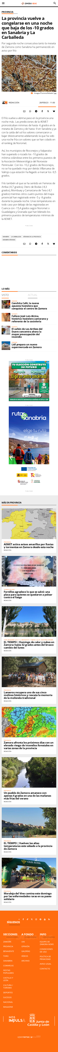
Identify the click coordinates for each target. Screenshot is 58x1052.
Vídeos (24, 956)
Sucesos (7, 997)
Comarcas (8, 965)
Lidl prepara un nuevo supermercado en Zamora (27, 346)
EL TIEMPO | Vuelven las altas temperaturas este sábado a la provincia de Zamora (28, 846)
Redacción (14, 102)
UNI (23, 941)
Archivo (25, 960)
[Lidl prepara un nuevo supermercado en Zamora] (6, 345)
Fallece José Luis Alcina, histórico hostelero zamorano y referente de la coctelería (30, 318)
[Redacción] (5, 102)
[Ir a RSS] (49, 919)
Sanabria (6, 237)
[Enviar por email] (24, 111)
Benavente (8, 951)
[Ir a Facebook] (23, 919)
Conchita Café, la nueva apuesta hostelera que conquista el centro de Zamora (29, 306)
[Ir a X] (32, 919)
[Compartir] (30, 111)
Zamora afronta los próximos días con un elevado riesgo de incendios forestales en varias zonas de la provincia (28, 745)
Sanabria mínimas (9, 240)
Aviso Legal (45, 964)
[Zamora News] (29, 3)
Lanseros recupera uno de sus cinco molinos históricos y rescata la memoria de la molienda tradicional (28, 695)
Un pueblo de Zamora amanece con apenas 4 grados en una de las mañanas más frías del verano (27, 795)
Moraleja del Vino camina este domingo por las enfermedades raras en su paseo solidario (28, 896)
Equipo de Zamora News (47, 943)
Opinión (25, 946)
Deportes (8, 992)
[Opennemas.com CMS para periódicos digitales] (29, 1037)
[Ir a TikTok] (27, 919)
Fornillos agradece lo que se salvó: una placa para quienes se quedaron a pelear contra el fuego (28, 594)
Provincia (7, 11)
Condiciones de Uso (46, 950)
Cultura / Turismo (8, 986)
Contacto (45, 968)
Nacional (8, 1002)
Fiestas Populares (8, 971)
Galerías (25, 951)
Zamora (7, 941)
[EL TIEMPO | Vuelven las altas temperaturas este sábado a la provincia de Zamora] (29, 822)
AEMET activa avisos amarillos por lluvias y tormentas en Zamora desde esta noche (29, 546)
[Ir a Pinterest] (40, 919)
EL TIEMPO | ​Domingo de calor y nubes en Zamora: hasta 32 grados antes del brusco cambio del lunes (29, 644)
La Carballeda (16, 237)
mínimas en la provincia (32, 237)
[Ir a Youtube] (45, 919)
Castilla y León (8, 979)
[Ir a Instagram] (36, 919)
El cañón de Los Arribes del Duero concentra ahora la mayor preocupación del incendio (27, 332)
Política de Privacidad (45, 957)
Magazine (8, 1007)
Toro (5, 956)
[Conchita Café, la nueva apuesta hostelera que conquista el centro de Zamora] (6, 304)
